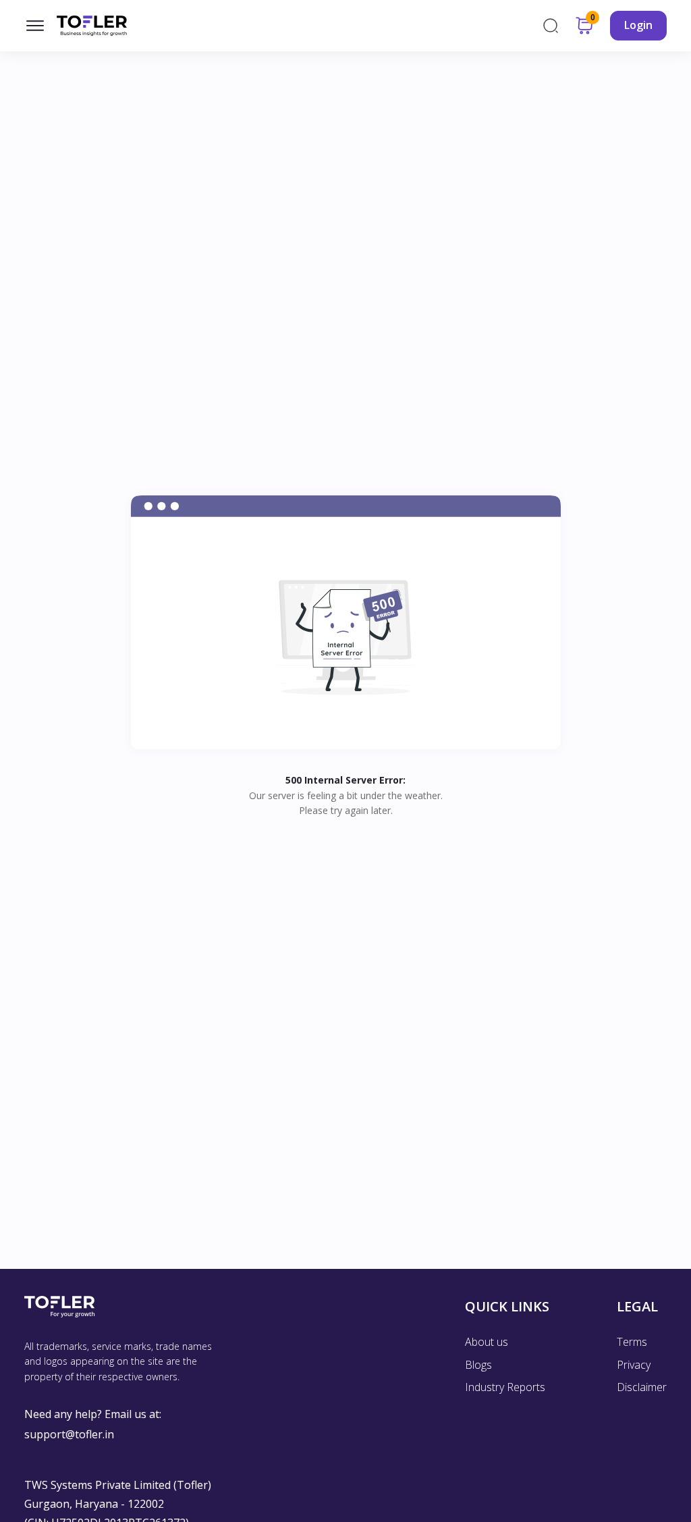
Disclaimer (642, 1387)
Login (638, 25)
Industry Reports (505, 1387)
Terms (632, 1341)
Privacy (634, 1364)
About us (486, 1341)
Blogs (478, 1364)
